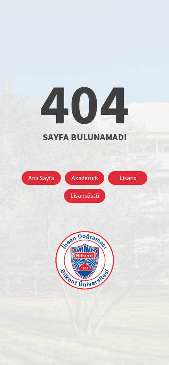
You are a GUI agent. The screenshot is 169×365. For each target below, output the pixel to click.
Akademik (85, 178)
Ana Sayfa (41, 178)
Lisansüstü (84, 195)
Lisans (127, 178)
